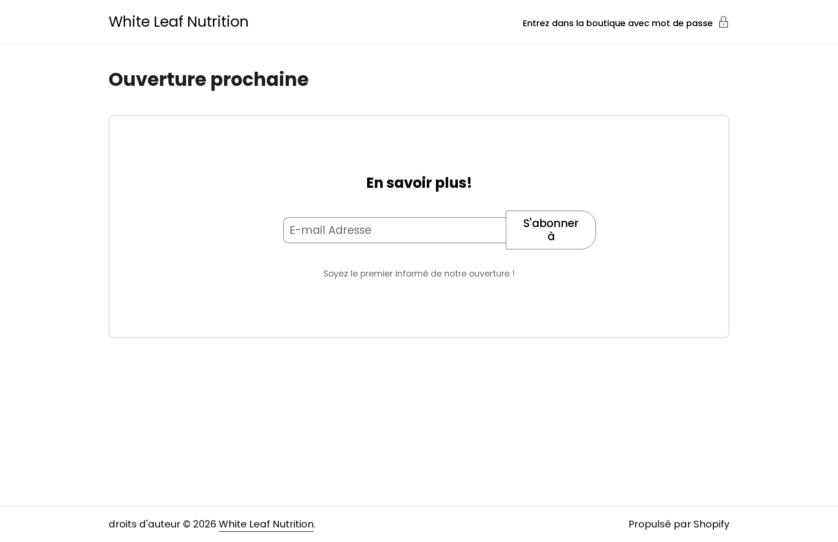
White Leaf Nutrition (179, 22)
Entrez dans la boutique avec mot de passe (618, 22)
